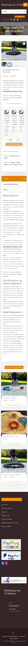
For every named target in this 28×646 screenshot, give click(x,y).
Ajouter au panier (14, 144)
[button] (24, 43)
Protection (16, 164)
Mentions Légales (6, 526)
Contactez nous (5, 515)
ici (20, 95)
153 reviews (12, 609)
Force (10, 164)
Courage (13, 162)
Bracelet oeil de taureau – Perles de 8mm (14, 120)
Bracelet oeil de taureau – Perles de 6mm (21, 120)
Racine (21, 164)
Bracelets (13, 156)
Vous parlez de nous (6, 508)
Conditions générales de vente (9, 523)
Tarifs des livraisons (6, 519)
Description (6, 178)
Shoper (4, 641)
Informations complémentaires (11, 184)
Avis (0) (5, 190)
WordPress (13, 643)
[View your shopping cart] (14, 19)
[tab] (14, 179)
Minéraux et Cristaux (13, 5)
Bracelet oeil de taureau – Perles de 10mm (7, 121)
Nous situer (4, 505)
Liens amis (4, 512)
